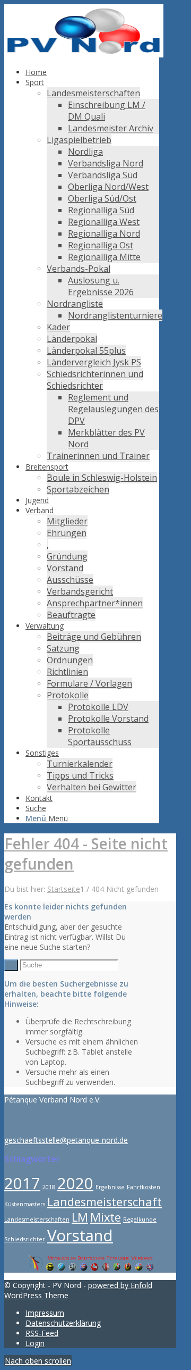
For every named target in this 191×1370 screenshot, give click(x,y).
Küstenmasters (24, 1204)
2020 (75, 1183)
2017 (22, 1183)
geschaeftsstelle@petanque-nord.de (66, 1140)
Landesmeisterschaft (104, 1201)
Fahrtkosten (143, 1187)
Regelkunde (140, 1219)
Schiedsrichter (24, 1239)
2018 (48, 1187)
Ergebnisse (110, 1187)
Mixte (105, 1217)
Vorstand (80, 1235)
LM (80, 1217)
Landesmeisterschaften (37, 1219)
